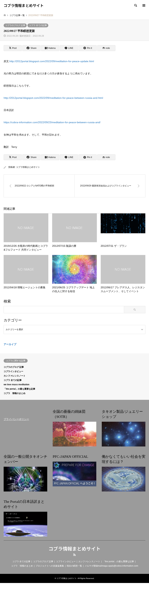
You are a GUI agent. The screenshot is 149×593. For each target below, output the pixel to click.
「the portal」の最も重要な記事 (19, 389)
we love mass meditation (16, 384)
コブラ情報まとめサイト (28, 167)
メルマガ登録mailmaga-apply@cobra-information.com (111, 566)
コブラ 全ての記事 (38, 25)
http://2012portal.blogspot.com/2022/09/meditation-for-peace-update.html (51, 61)
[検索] (135, 5)
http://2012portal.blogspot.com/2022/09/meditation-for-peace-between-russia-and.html (53, 97)
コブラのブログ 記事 (15, 25)
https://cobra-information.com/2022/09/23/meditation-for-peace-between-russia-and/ (52, 122)
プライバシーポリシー (16, 419)
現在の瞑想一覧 (74, 566)
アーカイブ (10, 344)
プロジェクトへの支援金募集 (50, 566)
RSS (74, 554)
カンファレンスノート (14, 375)
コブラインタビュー (13, 371)
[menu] (143, 5)
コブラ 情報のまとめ (14, 393)
